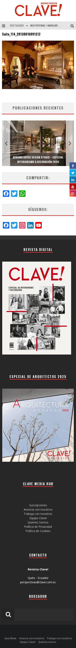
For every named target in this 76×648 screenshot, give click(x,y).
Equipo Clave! (38, 518)
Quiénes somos (47, 642)
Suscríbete (10, 638)
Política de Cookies (38, 531)
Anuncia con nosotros (38, 509)
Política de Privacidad (38, 527)
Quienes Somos (38, 522)
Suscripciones (38, 505)
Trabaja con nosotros (38, 514)
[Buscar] (73, 25)
